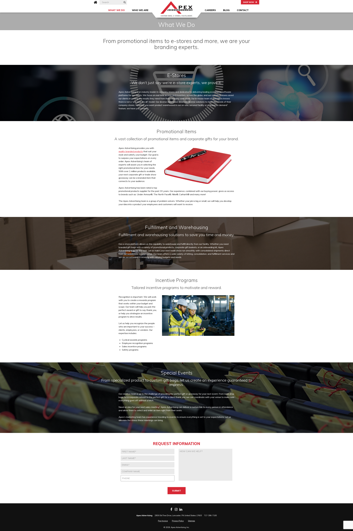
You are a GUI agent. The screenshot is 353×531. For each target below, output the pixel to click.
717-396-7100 (210, 515)
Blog (226, 10)
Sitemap (191, 521)
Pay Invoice (163, 521)
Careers (210, 10)
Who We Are (140, 10)
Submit (176, 490)
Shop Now (248, 2)
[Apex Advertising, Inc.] (176, 9)
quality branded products (131, 151)
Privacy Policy (178, 521)
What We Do (116, 10)
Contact (243, 10)
